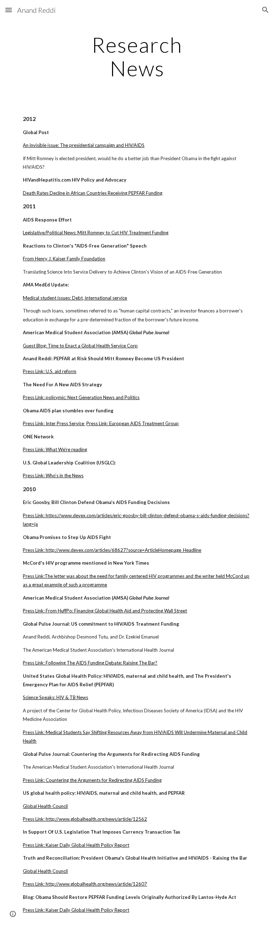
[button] (8, 10)
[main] (137, 56)
